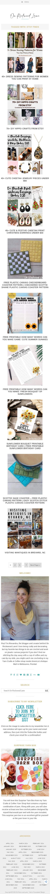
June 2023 (41, 858)
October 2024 (26, 849)
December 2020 (12, 885)
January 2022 (28, 870)
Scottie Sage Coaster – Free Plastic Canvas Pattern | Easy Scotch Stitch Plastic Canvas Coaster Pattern (25, 500)
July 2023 (29, 858)
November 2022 (28, 864)
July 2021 (40, 876)
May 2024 (10, 852)
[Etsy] (31, 675)
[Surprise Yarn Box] (25, 798)
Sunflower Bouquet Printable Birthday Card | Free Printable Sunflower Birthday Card (25, 446)
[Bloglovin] (21, 675)
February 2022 (11, 870)
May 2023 (11, 861)
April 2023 (24, 861)
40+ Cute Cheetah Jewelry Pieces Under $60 (25, 179)
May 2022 (27, 867)
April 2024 (22, 852)
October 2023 (28, 855)
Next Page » (35, 565)
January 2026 (9, 846)
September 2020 (28, 888)
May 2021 (20, 879)
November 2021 (20, 873)
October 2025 (41, 846)
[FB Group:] (24, 675)
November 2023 (11, 855)
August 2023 (15, 858)
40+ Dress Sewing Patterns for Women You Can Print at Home (25, 77)
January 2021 (36, 882)
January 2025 (11, 849)
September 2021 (12, 876)
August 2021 (27, 876)
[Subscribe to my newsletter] (25, 723)
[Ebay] (34, 675)
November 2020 (28, 885)
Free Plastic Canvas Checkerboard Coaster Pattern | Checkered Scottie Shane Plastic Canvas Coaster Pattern (25, 284)
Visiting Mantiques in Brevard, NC (25, 553)
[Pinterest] (11, 675)
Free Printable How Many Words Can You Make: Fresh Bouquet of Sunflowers (25, 391)
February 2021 (20, 882)
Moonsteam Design (39, 892)
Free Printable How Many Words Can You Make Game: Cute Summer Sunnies (25, 338)
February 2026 (38, 843)
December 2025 (25, 846)
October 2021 (36, 873)
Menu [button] (27, 2)
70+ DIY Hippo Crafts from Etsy (25, 129)
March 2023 (37, 861)
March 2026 (23, 843)
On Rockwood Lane (25, 16)
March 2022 (40, 867)
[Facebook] (14, 675)
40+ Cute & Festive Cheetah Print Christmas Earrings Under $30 (25, 231)
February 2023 (11, 864)
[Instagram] (17, 675)
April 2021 (33, 879)
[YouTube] (38, 675)
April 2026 (10, 843)
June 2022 (15, 867)
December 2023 (37, 852)
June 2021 (8, 879)
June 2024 (40, 849)
